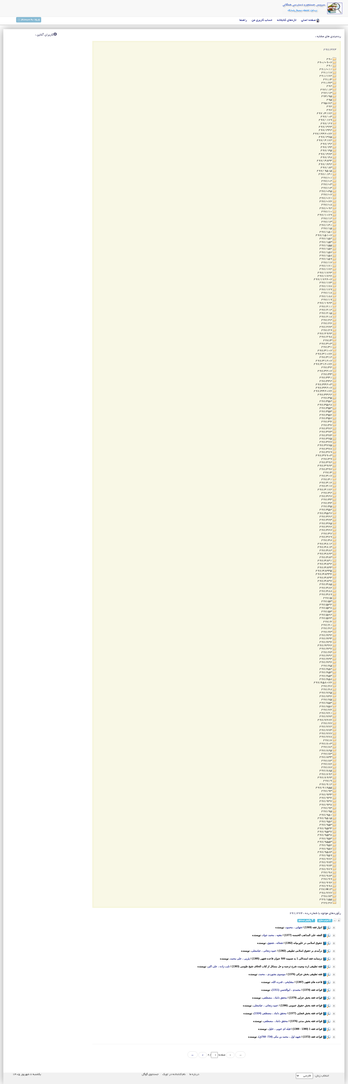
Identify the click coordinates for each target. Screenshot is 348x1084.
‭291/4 (328, 79)
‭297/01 (327, 177)
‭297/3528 (325, 404)
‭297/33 (327, 374)
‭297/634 (326, 638)
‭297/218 (326, 316)
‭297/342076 (323, 391)
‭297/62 (327, 628)
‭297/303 (326, 343)
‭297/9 (328, 780)
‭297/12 (327, 218)
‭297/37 (327, 425)
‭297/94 (327, 808)
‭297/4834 (325, 577)
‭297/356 (326, 415)
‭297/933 (326, 794)
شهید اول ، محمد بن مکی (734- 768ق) (280, 1036)
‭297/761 (326, 713)
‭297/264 (326, 326)
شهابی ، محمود (294, 927)
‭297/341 (326, 377)
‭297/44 (327, 503)
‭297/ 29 (326, 123)
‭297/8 (328, 740)
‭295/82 (327, 103)
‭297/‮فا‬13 (326, 889)
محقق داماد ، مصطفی (275, 997)
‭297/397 (326, 469)
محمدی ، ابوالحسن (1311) (286, 989)
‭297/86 (327, 764)
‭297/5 (328, 598)
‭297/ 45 (326, 150)
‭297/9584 (325, 852)
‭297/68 (327, 689)
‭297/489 (326, 594)
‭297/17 (327, 262)
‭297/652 (326, 669)
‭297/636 (326, 642)
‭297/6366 (325, 645)
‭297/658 (326, 679)
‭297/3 (328, 340)
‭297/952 (326, 821)
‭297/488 (326, 591)
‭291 (329, 65)
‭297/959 (326, 855)
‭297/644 (326, 658)
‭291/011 (326, 69)
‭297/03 (327, 184)
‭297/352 (326, 401)
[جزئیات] (333, 927)
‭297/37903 (324, 455)
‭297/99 (327, 879)
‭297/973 (326, 862)
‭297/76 (327, 709)
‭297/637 (326, 648)
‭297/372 (326, 428)
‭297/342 (326, 381)
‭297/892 (326, 774)
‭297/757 (326, 706)
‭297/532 (326, 604)
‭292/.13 (326, 89)
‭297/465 (326, 523)
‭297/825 (326, 750)
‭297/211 (326, 306)
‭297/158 (326, 255)
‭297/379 (326, 452)
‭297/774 (326, 730)
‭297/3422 (325, 394)
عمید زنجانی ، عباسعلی (263, 950)
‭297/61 (327, 625)
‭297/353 (326, 408)
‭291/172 (326, 75)
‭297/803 (326, 743)
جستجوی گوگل (150, 1074)
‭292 (329, 86)
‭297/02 (327, 181)
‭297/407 (326, 475)
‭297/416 (326, 482)
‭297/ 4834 (325, 160)
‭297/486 (326, 587)
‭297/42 (327, 492)
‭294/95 (327, 96)
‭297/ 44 (326, 147)
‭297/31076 (324, 353)
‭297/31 (327, 347)
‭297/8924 (325, 777)
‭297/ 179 (325, 119)
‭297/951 (326, 814)
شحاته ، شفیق (275, 942)
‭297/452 (326, 509)
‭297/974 (326, 865)
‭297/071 (326, 198)
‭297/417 (326, 486)
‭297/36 (327, 421)
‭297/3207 (325, 370)
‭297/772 (326, 726)
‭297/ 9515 (325, 170)
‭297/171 (326, 265)
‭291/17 (327, 72)
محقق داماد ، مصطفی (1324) (270, 1013)
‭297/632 (326, 635)
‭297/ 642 (325, 164)
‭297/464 (326, 519)
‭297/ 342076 (323, 133)
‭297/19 (327, 299)
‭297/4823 (325, 553)
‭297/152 (326, 238)
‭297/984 (326, 875)
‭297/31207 (324, 360)
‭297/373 (326, 431)
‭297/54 (327, 611)
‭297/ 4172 (325, 140)
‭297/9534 (325, 828)
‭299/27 (327, 903)
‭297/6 (328, 621)
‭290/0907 (325, 62)
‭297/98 (327, 872)
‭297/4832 (325, 563)
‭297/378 (326, 448)
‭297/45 (327, 506)
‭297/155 (326, 245)
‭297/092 (326, 208)
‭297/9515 (325, 818)
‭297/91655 (324, 787)
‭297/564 (326, 618)
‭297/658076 (323, 682)
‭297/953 (326, 824)
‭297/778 (326, 736)
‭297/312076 (323, 364)
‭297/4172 (325, 489)
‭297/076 (326, 201)
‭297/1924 (325, 303)
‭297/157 (326, 252)
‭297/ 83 (326, 167)
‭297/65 (327, 665)
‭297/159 (326, 258)
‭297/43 (327, 499)
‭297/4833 (325, 567)
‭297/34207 (324, 387)
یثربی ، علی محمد (240, 958)
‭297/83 (327, 753)
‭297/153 (326, 242)
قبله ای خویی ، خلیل (279, 1028)
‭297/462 (326, 516)
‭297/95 (327, 811)
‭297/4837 (325, 580)
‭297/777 (326, 733)
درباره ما (194, 1074)
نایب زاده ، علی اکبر (219, 966)
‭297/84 (327, 760)
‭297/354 (326, 411)
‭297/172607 (323, 279)
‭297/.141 (325, 174)
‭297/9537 (325, 831)
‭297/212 (326, 309)
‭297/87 (327, 767)
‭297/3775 (325, 445)
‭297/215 (326, 313)
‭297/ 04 (326, 116)
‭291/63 (327, 82)
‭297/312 (326, 357)
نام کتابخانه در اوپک (174, 1074)
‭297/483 (326, 557)
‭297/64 (327, 652)
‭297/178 (326, 286)
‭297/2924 (325, 333)
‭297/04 (327, 187)
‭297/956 (326, 845)
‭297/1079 (325, 214)
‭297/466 (326, 526)
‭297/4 (328, 472)
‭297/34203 (324, 384)
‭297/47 (327, 533)
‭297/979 (326, 869)
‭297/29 (327, 330)
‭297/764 (326, 716)
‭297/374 (326, 435)
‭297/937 (326, 801)
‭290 (329, 59)
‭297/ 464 (325, 154)
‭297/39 (327, 459)
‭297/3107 (325, 350)
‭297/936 (326, 797)
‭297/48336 (324, 574)
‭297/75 (327, 699)
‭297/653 (326, 672)
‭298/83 (327, 896)
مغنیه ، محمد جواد (272, 935)
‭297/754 (326, 702)
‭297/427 (326, 496)
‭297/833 (326, 757)
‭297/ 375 (325, 137)
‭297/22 (327, 320)
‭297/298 (326, 336)
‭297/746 (326, 696)
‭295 (329, 99)
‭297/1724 (325, 272)
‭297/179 (326, 289)
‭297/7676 (325, 719)
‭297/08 (327, 204)
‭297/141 (326, 225)
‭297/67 (327, 686)
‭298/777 (326, 892)
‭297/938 (326, 804)
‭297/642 (326, 655)
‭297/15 (327, 228)
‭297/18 (327, 292)
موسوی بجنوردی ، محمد (272, 974)
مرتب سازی (324, 920)
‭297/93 (327, 791)
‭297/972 (326, 858)
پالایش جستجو (305, 920)
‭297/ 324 (325, 126)
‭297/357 (326, 418)
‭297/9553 (325, 841)
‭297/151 (326, 231)
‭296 (329, 106)
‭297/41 (327, 479)
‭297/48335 (324, 570)
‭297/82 (327, 746)
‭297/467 (326, 530)
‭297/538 (326, 607)
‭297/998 (326, 885)
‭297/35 (327, 397)
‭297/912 (326, 784)
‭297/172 (326, 269)
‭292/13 (327, 92)
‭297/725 (326, 692)
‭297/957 (326, 848)
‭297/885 (326, 770)
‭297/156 (326, 248)
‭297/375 (326, 438)
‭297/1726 (325, 276)
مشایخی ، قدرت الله (283, 982)
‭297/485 (326, 584)
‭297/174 (326, 282)
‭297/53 (327, 601)
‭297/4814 (325, 547)
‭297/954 (326, 838)
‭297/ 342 (325, 130)
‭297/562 (326, 614)
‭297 (329, 110)
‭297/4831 (325, 560)
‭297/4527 (325, 513)
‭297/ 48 (326, 157)
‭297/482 (326, 550)
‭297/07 (327, 194)
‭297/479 (326, 536)
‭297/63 (327, 631)
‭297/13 (327, 221)
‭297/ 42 (326, 143)
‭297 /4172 (325, 113)
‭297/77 (327, 723)
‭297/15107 (324, 235)
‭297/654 (326, 675)
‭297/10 (327, 211)
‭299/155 (326, 899)
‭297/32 (327, 367)
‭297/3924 (325, 465)
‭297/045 (326, 191)
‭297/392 (326, 462)
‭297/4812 (325, 543)
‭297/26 (327, 323)
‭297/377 (326, 441)
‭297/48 (327, 540)
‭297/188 (326, 296)
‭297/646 (326, 662)
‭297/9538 (325, 835)
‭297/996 (326, 882)
